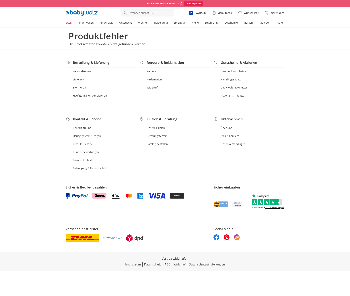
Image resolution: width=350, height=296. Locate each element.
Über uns (226, 128)
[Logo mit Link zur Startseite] (82, 13)
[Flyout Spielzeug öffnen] (187, 23)
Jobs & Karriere (230, 136)
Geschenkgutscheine (233, 71)
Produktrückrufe (83, 144)
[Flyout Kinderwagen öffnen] (95, 23)
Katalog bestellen (157, 144)
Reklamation (154, 79)
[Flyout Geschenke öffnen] (239, 23)
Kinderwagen (85, 22)
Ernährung (211, 22)
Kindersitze (106, 22)
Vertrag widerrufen (175, 259)
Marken (248, 22)
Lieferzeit (78, 79)
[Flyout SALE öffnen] (73, 23)
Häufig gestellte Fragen (87, 136)
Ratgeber (264, 22)
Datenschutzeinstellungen (207, 264)
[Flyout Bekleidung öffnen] (169, 23)
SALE (69, 22)
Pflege (195, 22)
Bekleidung (161, 22)
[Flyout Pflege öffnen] (200, 23)
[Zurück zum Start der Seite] (345, 269)
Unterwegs (125, 22)
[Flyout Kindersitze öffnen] (114, 23)
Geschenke (231, 22)
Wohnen (143, 22)
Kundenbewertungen (86, 152)
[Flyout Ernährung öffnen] (219, 23)
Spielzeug (180, 22)
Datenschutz (153, 264)
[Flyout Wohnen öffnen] (149, 23)
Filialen (280, 22)
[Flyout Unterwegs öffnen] (133, 23)
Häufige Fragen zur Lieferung (90, 95)
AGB (167, 264)
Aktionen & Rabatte (232, 95)
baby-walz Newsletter (234, 87)
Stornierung (80, 87)
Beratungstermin (157, 136)
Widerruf (152, 87)
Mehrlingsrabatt (231, 79)
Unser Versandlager (233, 144)
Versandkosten (82, 71)
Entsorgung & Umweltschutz (90, 168)
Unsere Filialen (156, 128)
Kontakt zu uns (82, 128)
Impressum (133, 264)
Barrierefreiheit (82, 160)
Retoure (151, 71)
